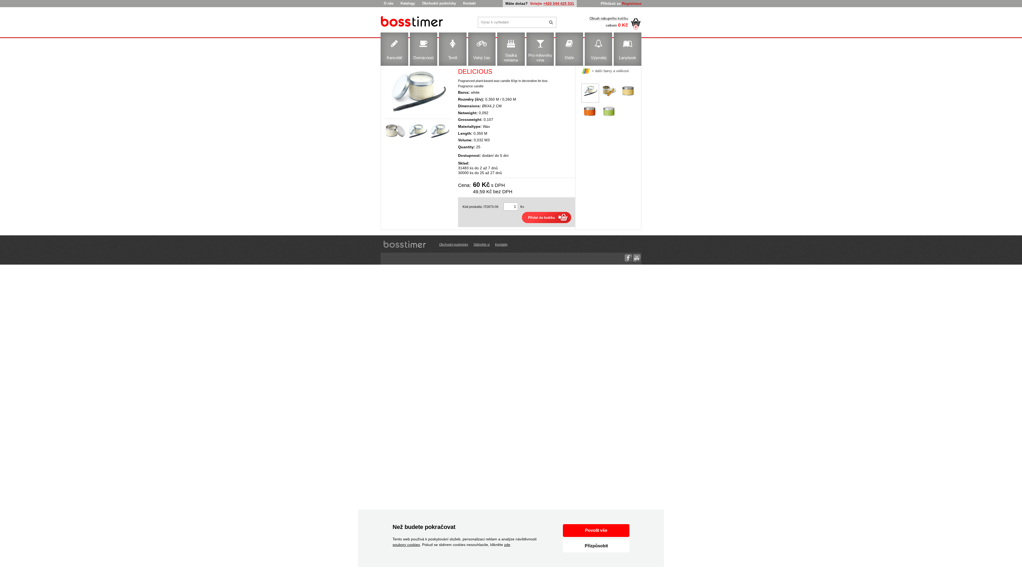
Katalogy (408, 3)
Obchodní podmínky (439, 3)
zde (507, 545)
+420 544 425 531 (558, 3)
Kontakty (501, 245)
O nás (388, 3)
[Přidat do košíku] (546, 217)
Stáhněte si (481, 245)
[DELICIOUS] (413, 22)
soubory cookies (406, 545)
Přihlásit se (611, 3)
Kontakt (469, 3)
